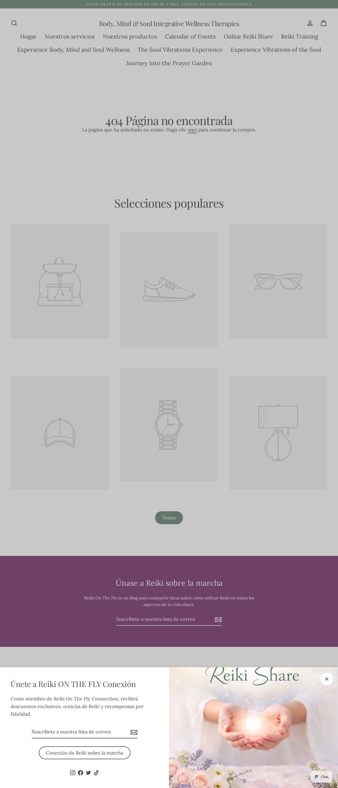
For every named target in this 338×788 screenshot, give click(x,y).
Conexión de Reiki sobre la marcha (84, 753)
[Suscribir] (133, 732)
